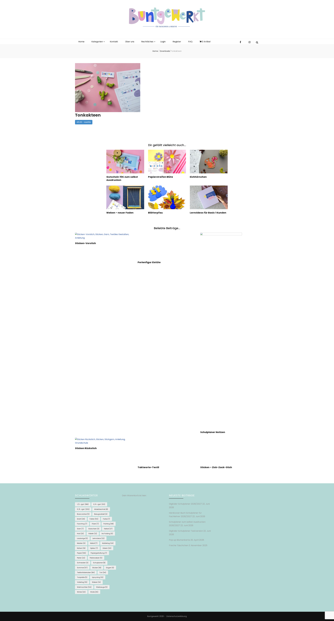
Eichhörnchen (198, 176)
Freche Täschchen (178, 545)
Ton (102, 572)
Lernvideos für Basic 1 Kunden (208, 212)
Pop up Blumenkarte (179, 539)
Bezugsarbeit (100, 514)
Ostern (107, 548)
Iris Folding (107, 533)
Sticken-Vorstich (80, 262)
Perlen (81, 558)
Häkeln (92, 533)
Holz (80, 533)
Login (163, 41)
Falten (94, 519)
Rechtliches (147, 41)
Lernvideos (99, 538)
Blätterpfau (155, 212)
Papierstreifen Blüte (160, 176)
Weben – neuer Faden (119, 212)
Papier (81, 553)
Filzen (95, 524)
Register (177, 41)
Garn (80, 529)
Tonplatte (82, 577)
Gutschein (93, 529)
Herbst (108, 529)
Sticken (96, 568)
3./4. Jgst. (99, 504)
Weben (96, 582)
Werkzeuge (102, 587)
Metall (93, 543)
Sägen (110, 568)
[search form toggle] (257, 42)
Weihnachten (84, 587)
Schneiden (82, 563)
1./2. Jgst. (83, 504)
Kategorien (97, 41)
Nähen (81, 548)
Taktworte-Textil (102, 467)
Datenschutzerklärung (176, 616)
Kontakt (114, 41)
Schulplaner (99, 563)
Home (81, 41)
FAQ (190, 41)
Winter (81, 592)
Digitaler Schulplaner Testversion (186, 530)
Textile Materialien (86, 572)
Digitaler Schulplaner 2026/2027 (185, 503)
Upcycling (97, 577)
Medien (81, 543)
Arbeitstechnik (101, 509)
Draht (81, 519)
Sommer (82, 568)
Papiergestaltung (99, 553)
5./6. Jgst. (83, 509)
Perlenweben (96, 558)
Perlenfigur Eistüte (103, 432)
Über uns (129, 41)
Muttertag (108, 543)
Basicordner (83, 514)
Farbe (106, 519)
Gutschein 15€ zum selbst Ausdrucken (122, 178)
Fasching (82, 524)
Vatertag (82, 582)
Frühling (108, 524)
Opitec (94, 548)
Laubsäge (82, 538)
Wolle (94, 592)
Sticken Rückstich (81, 464)
